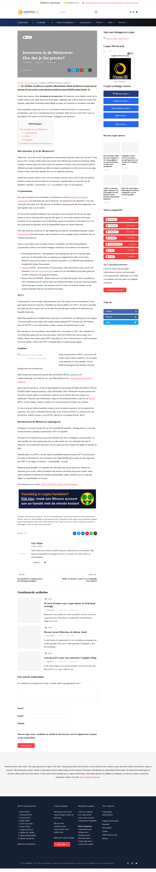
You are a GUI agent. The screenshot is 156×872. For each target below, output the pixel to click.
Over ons (121, 22)
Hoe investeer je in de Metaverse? (33, 129)
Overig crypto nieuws (31, 83)
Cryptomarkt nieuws (85, 829)
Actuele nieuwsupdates (85, 844)
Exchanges (43, 22)
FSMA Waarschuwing (109, 835)
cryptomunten (23, 234)
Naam (21, 708)
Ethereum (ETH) (26, 815)
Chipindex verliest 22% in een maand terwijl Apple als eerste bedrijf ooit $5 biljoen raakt (130, 160)
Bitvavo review (59, 823)
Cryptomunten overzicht (115, 290)
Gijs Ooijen (29, 62)
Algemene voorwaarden (110, 821)
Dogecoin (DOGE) (26, 829)
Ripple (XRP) (25, 821)
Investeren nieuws (84, 835)
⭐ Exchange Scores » (71, 3)
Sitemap (105, 838)
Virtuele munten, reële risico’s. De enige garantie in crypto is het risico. (111, 3)
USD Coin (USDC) (27, 824)
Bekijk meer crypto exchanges (64, 838)
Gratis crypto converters (86, 818)
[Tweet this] (73, 70)
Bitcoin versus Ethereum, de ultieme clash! (65, 632)
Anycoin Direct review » (121, 108)
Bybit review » (121, 116)
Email (21, 716)
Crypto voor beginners (65, 22)
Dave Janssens (50, 610)
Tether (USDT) (25, 827)
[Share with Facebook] (69, 70)
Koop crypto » (62, 844)
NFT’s (26, 136)
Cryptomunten (85, 22)
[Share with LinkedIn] (77, 70)
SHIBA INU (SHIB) (27, 832)
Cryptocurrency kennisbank (87, 821)
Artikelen (36, 562)
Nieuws (99, 22)
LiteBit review (58, 832)
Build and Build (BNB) (28, 835)
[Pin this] (82, 70)
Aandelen (27, 140)
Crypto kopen (24, 22)
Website (21, 723)
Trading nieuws (83, 832)
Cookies (105, 831)
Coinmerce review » (121, 101)
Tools (110, 22)
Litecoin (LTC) (25, 818)
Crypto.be (20, 83)
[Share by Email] (90, 70)
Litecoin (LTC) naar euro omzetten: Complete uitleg (70, 657)
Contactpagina (107, 812)
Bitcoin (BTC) (25, 812)
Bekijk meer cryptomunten (26, 844)
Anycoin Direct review (61, 829)
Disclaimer (105, 824)
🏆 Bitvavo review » (121, 94)
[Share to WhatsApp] (86, 70)
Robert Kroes (50, 661)
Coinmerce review (60, 826)
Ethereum (26, 268)
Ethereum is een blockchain (42, 271)
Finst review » (120, 124)
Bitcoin (92, 398)
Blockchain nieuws (84, 838)
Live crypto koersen (84, 815)
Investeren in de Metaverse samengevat (35, 143)
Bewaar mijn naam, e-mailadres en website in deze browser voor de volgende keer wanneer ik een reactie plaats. (57, 736)
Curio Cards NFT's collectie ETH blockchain (59, 484)
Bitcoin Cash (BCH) (27, 838)
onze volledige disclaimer (90, 777)
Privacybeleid (106, 828)
